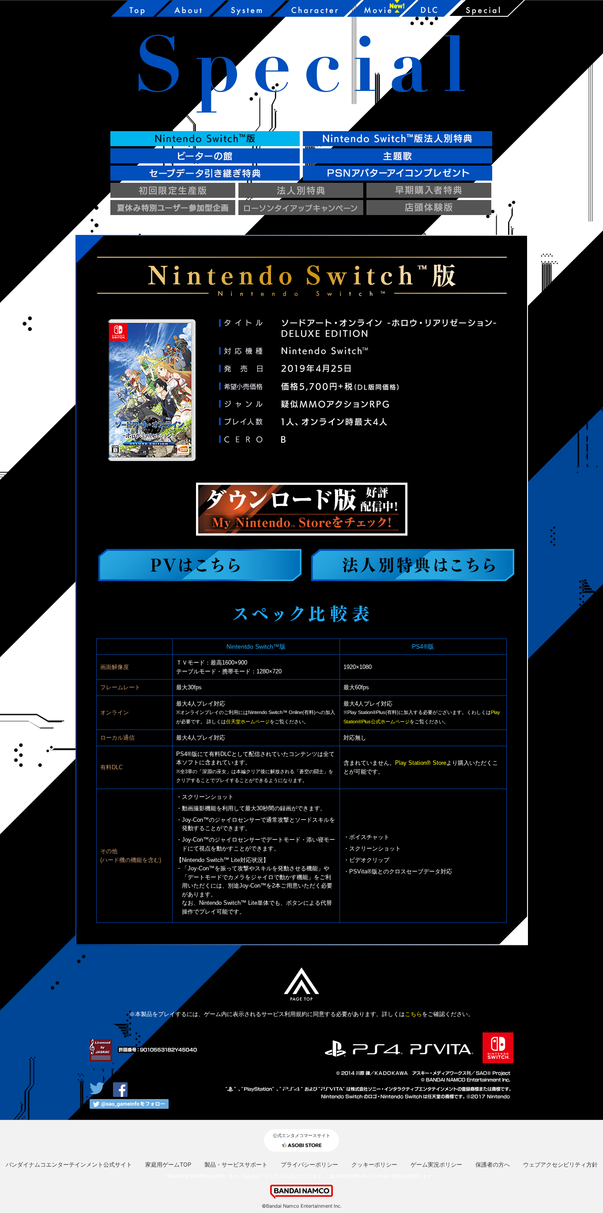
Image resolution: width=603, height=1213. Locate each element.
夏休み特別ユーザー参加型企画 (172, 207)
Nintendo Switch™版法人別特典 (397, 138)
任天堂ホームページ (248, 721)
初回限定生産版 (172, 190)
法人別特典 (300, 190)
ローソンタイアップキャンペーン (300, 207)
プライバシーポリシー (309, 1164)
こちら (413, 1014)
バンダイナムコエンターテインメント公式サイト (69, 1164)
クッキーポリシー (374, 1164)
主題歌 (397, 155)
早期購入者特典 (428, 190)
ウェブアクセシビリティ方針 (560, 1164)
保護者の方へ (492, 1164)
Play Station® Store (420, 763)
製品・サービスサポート (236, 1164)
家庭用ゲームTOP (168, 1164)
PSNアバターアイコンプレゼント (397, 173)
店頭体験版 (428, 207)
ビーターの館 (205, 155)
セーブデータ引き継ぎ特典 (205, 173)
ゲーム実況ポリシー (436, 1164)
